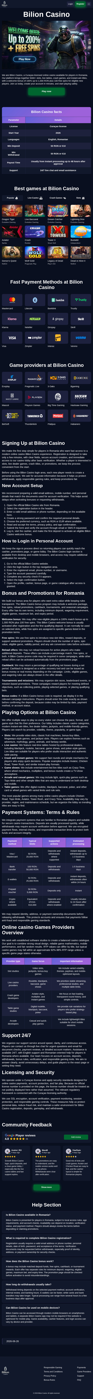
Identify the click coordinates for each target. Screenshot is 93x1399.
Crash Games (56, 198)
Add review (76, 1137)
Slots (78, 198)
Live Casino (33, 198)
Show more (46, 1187)
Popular (10, 198)
